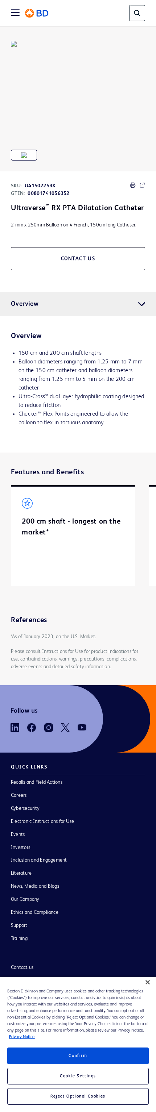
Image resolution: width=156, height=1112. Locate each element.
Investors (20, 847)
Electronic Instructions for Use (42, 821)
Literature (21, 873)
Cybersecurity (25, 808)
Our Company (25, 899)
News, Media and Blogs (35, 886)
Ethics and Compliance (34, 912)
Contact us (22, 967)
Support (19, 925)
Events (18, 834)
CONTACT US (78, 258)
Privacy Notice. (22, 1037)
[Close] (147, 982)
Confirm (78, 1056)
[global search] (137, 13)
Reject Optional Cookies (78, 1096)
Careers (19, 795)
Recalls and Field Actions (36, 782)
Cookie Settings (78, 1076)
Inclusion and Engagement (39, 860)
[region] (78, 1044)
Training (19, 938)
